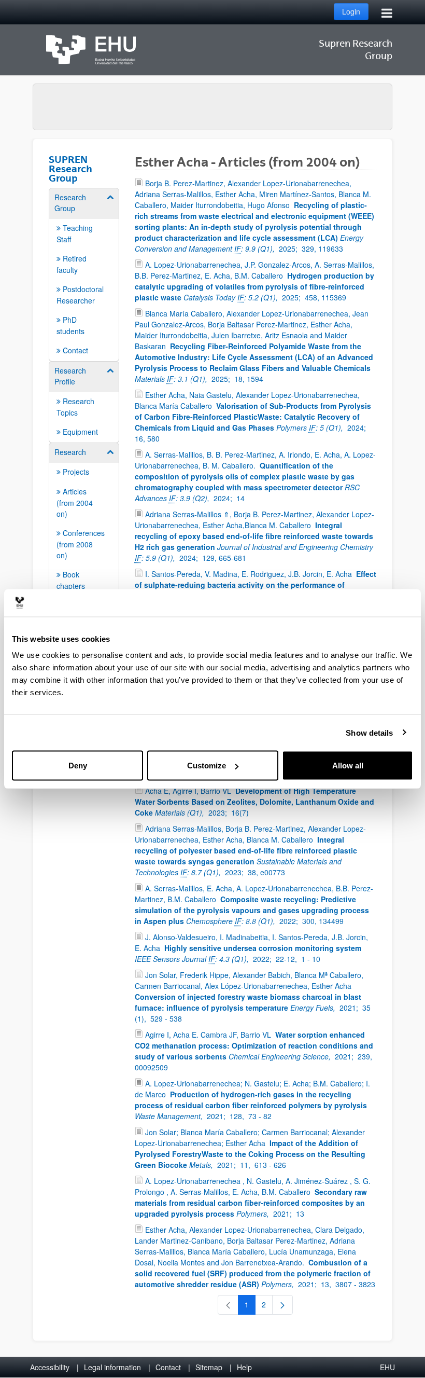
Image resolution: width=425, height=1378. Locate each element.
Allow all (347, 765)
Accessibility (49, 1367)
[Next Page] (282, 1305)
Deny (77, 765)
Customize (206, 765)
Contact (168, 1367)
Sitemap (208, 1367)
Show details (369, 732)
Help (244, 1367)
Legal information (112, 1367)
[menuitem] (84, 274)
